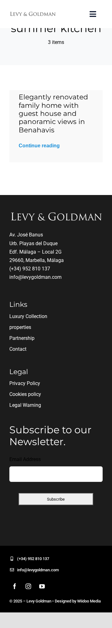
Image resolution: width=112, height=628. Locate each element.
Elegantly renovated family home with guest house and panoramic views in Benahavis (53, 113)
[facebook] (14, 586)
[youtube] (42, 586)
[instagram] (28, 586)
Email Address (25, 459)
